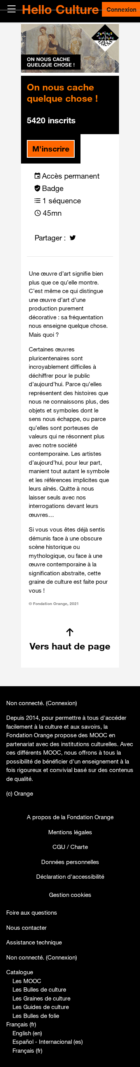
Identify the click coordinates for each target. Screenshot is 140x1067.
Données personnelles (70, 861)
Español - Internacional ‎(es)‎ (47, 1041)
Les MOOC (26, 980)
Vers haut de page (70, 646)
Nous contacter (26, 927)
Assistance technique (34, 942)
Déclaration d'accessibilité (70, 876)
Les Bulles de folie (35, 1015)
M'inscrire (50, 148)
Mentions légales (70, 831)
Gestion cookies (70, 894)
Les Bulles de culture (39, 989)
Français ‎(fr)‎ (21, 1024)
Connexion (61, 702)
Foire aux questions (31, 912)
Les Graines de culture (41, 998)
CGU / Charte (70, 846)
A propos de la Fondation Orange (70, 816)
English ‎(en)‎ (27, 1033)
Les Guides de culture (40, 1006)
